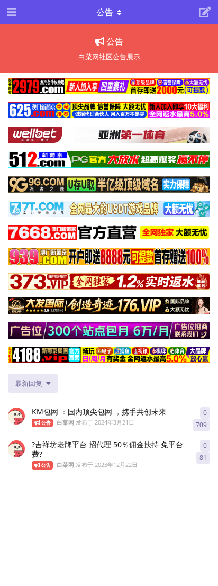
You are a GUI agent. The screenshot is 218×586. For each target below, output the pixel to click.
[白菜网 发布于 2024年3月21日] (16, 416)
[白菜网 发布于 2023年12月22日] (16, 448)
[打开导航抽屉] (10, 12)
